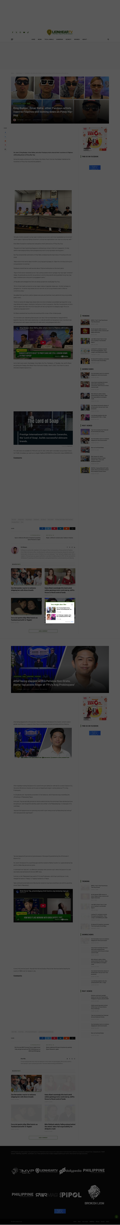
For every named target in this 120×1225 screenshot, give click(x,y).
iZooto (72, 621)
